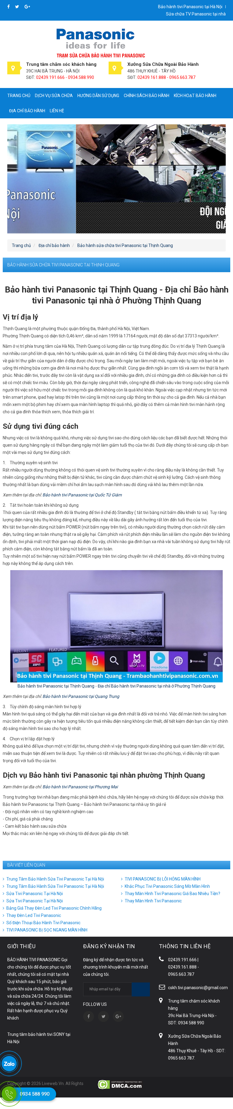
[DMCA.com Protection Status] (120, 1084)
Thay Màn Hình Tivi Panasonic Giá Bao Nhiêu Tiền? (172, 893)
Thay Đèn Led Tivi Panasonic (33, 915)
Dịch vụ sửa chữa (54, 95)
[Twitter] (17, 6)
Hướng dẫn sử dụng (98, 95)
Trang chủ (18, 95)
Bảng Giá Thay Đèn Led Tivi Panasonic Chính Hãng (54, 908)
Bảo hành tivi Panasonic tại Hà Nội (190, 6)
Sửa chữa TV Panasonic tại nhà (196, 14)
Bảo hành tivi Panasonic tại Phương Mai (80, 786)
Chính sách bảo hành (146, 95)
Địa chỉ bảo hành (27, 110)
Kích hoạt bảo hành (195, 95)
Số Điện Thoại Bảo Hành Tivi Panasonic (43, 922)
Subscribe (141, 989)
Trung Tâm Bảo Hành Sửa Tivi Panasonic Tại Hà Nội (55, 879)
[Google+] (27, 6)
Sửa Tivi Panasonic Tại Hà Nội (34, 893)
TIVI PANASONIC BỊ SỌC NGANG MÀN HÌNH (46, 930)
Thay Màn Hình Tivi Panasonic (153, 900)
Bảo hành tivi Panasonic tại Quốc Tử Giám (82, 494)
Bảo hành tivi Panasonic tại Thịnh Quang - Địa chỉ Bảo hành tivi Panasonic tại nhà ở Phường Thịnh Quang (116, 686)
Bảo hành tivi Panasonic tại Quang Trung (80, 696)
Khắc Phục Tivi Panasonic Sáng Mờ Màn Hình (167, 886)
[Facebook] (9, 6)
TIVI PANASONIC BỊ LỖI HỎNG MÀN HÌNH (163, 879)
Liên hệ (57, 110)
